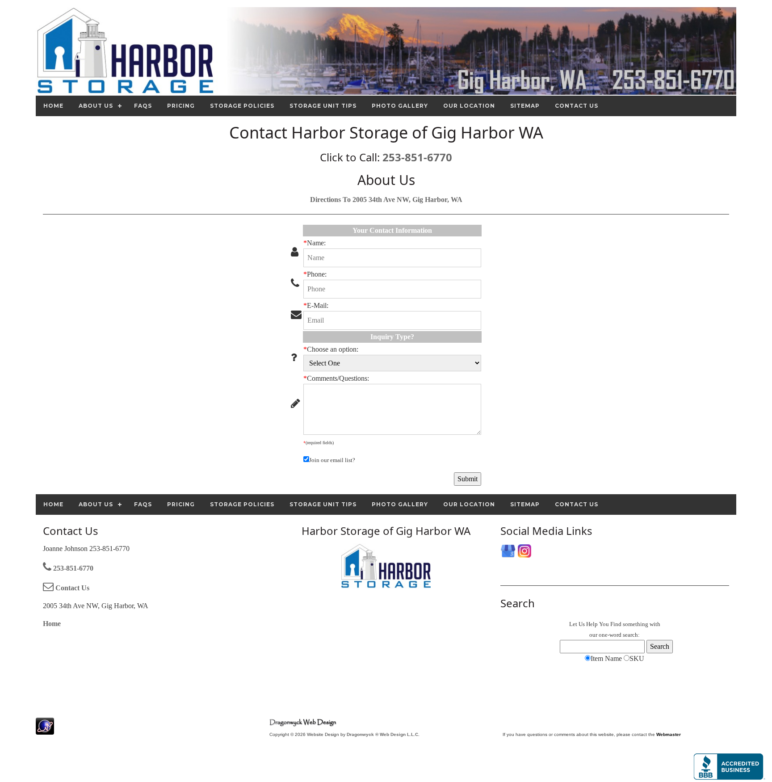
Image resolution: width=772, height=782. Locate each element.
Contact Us (71, 588)
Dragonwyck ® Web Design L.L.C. (383, 734)
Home (52, 623)
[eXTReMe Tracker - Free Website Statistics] (45, 730)
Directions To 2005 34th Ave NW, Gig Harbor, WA (386, 199)
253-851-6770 (417, 157)
